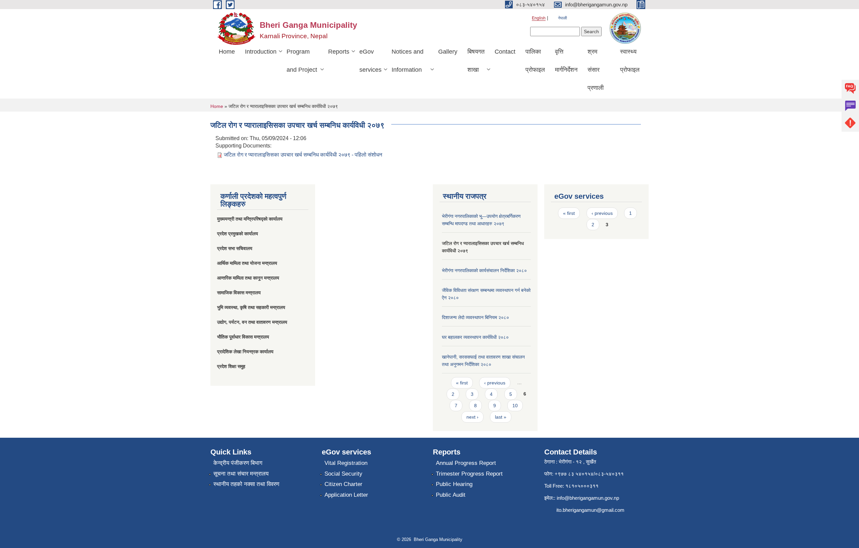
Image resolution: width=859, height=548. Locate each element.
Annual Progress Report (466, 463)
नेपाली (562, 18)
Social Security (343, 474)
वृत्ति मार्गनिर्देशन (566, 60)
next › (472, 417)
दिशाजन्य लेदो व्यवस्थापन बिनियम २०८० (475, 317)
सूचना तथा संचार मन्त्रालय (240, 474)
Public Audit (450, 495)
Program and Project (302, 60)
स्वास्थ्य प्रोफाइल (630, 60)
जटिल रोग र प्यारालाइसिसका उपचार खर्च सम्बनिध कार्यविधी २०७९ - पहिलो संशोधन (303, 155)
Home (227, 51)
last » (500, 417)
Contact (505, 51)
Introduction (260, 51)
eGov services (370, 60)
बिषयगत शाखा (476, 60)
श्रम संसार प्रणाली (596, 69)
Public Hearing (454, 484)
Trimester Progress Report (469, 474)
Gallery (447, 51)
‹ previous (494, 382)
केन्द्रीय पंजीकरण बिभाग (237, 463)
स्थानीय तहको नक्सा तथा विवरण (246, 484)
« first (462, 382)
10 (515, 405)
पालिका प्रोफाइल (535, 60)
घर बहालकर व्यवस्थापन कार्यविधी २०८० (475, 337)
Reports (338, 51)
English (539, 18)
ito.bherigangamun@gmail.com (590, 510)
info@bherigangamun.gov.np (588, 498)
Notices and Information (407, 60)
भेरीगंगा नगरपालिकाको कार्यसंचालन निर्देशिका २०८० (484, 270)
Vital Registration (345, 463)
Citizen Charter (343, 484)
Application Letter (346, 495)
